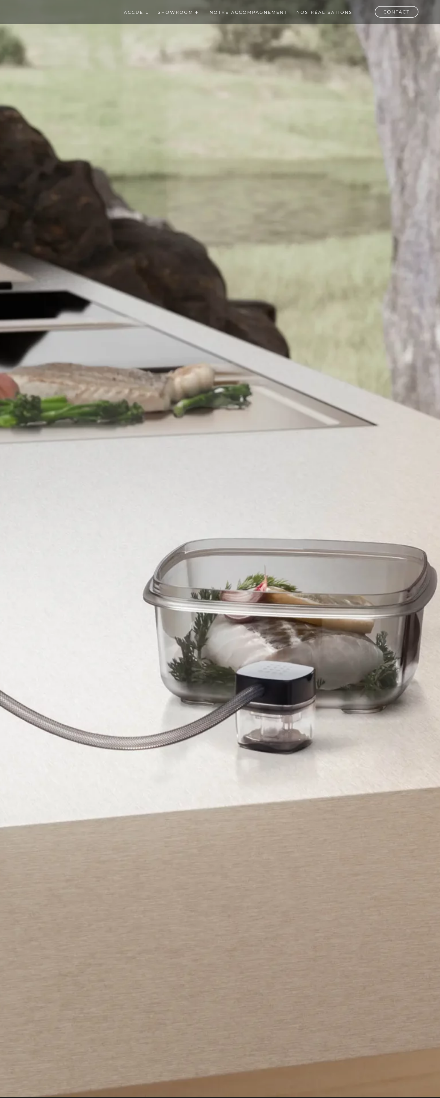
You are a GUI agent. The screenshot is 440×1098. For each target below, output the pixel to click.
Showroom (175, 12)
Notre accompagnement (248, 12)
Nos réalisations (324, 12)
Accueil (136, 12)
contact (396, 12)
